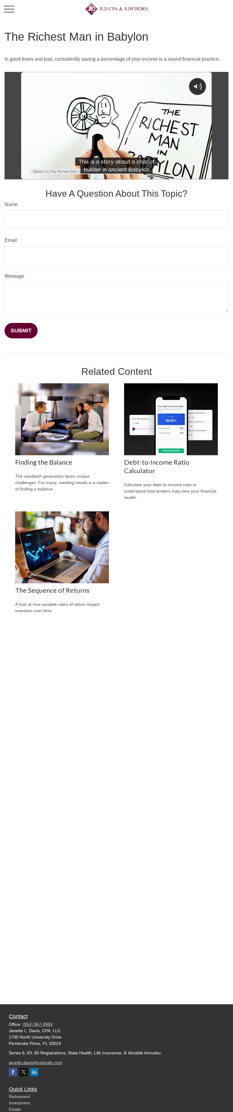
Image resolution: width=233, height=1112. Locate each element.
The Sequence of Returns (52, 590)
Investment (19, 1102)
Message (14, 276)
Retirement (19, 1096)
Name (11, 204)
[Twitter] (23, 1072)
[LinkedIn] (34, 1072)
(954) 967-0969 (37, 1024)
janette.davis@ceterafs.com (35, 1062)
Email (11, 240)
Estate (15, 1109)
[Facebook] (13, 1072)
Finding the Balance (43, 462)
